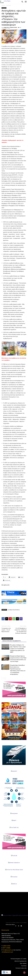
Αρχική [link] (3, 5)
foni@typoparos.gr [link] (8, 950)
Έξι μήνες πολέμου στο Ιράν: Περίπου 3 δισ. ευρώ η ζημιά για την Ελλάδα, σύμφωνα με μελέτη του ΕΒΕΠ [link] (18, 648)
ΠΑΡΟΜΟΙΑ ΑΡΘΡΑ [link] (7, 638)
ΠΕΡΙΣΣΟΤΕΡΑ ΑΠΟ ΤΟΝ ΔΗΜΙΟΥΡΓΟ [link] (11, 641)
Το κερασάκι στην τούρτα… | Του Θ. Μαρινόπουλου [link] (6, 630)
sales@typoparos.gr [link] (7, 952)
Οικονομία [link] (8, 5)
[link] (2, 2)
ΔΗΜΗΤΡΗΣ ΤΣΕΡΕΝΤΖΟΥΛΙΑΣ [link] (10, 27)
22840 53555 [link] (6, 946)
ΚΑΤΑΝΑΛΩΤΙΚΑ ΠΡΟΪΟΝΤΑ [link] (14, 609)
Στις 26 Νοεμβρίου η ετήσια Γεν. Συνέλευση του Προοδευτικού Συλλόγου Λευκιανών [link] (20, 631)
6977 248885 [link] (6, 948)
